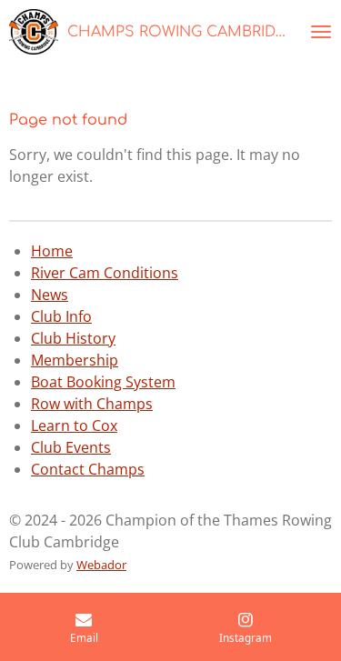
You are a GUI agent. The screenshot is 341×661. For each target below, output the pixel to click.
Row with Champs (92, 404)
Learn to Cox (74, 426)
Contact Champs (88, 469)
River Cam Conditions (104, 273)
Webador (101, 564)
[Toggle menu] (321, 32)
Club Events (71, 447)
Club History (73, 338)
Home (52, 251)
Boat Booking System (103, 382)
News (49, 295)
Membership (74, 360)
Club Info (61, 316)
